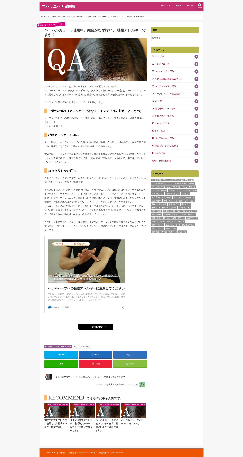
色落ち (171, 218)
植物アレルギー (169, 208)
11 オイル (158, 131)
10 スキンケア (160, 123)
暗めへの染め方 (159, 204)
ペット (185, 194)
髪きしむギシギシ (175, 221)
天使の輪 (156, 201)
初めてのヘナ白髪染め (184, 197)
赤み (181, 218)
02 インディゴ (160, 64)
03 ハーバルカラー (163, 71)
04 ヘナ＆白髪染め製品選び (167, 79)
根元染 (156, 208)
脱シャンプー (158, 218)
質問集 (178, 5)
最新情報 (190, 5)
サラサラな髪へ (159, 190)
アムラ (189, 180)
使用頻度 (166, 197)
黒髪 (182, 232)
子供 (191, 201)
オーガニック (158, 187)
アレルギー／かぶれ (83, 347)
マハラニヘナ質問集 (59, 6)
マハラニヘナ (165, 5)
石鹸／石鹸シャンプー (187, 211)
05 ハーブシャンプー (164, 86)
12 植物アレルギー (163, 138)
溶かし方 (156, 211)
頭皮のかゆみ (158, 221)
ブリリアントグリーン (187, 190)
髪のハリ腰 (157, 225)
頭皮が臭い (192, 218)
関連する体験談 (161, 160)
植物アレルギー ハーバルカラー (59, 347)
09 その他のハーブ (163, 116)
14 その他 (158, 153)
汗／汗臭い (184, 208)
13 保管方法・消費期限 (165, 146)
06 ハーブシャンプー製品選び (168, 94)
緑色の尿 (156, 215)
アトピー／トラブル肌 (173, 180)
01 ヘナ (158, 56)
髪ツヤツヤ (157, 228)
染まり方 (174, 204)
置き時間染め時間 (172, 215)
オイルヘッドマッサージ (183, 183)
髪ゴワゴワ (188, 225)
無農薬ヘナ (169, 211)
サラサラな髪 (188, 187)
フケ (172, 190)
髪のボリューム (173, 225)
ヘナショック (172, 194)
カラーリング (173, 187)
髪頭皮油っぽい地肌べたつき (164, 232)
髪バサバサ (171, 228)
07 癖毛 (157, 101)
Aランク (156, 180)
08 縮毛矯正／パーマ (163, 108)
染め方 (186, 204)
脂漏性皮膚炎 (188, 215)
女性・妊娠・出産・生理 (175, 201)
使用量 (156, 197)
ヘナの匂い (157, 194)
